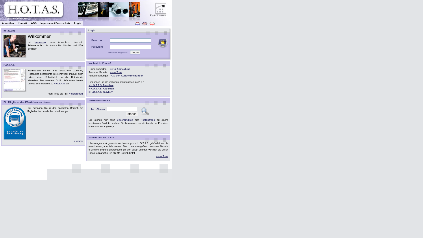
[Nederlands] (137, 25)
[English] (145, 25)
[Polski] (152, 25)
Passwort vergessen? (118, 53)
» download (76, 93)
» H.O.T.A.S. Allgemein (102, 88)
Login (77, 23)
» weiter (78, 141)
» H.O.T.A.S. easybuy (101, 92)
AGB (34, 23)
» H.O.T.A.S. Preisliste (101, 85)
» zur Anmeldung (120, 69)
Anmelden (8, 23)
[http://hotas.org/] (33, 16)
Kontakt (22, 23)
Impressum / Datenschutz (55, 23)
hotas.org (40, 42)
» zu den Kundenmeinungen (126, 75)
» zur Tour (116, 72)
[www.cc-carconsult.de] (166, 16)
